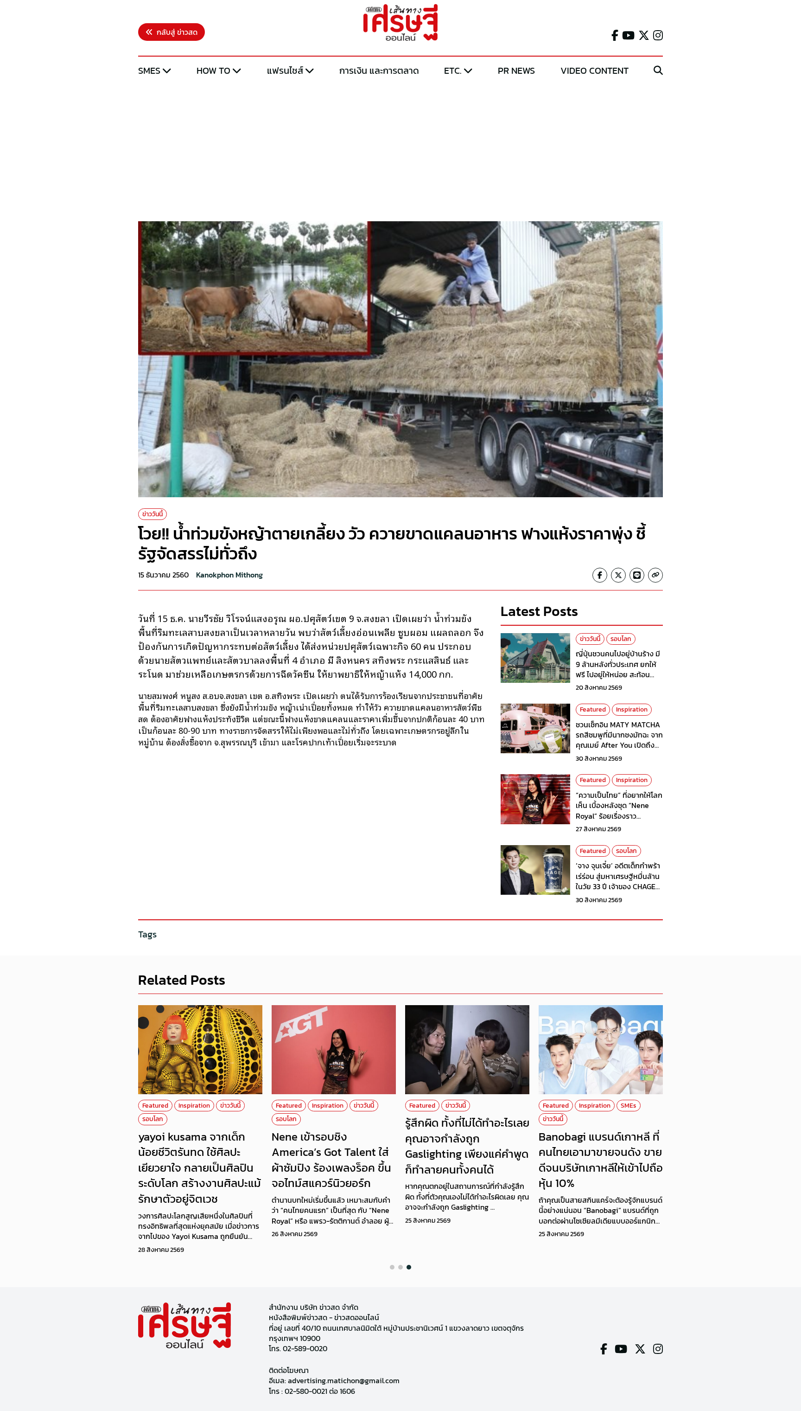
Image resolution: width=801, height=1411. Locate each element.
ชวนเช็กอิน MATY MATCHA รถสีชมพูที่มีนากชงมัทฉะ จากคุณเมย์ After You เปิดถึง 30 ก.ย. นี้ (619, 740)
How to (213, 70)
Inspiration (632, 709)
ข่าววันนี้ (152, 514)
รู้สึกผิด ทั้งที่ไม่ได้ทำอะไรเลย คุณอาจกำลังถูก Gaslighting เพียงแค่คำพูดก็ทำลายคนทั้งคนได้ (467, 1146)
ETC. (453, 70)
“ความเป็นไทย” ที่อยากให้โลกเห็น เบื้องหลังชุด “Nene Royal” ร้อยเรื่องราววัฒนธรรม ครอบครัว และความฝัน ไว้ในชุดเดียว (619, 815)
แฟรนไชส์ (285, 70)
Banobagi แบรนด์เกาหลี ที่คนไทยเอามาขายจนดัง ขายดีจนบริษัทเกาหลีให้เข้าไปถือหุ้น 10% (601, 1160)
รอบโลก (620, 639)
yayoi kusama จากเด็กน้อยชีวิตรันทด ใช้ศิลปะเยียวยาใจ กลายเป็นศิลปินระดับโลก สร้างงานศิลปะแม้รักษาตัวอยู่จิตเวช (199, 1168)
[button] (392, 1267)
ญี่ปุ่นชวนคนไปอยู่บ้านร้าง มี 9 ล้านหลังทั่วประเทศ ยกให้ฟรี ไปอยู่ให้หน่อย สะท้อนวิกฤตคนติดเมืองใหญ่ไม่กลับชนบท (619, 674)
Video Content (594, 70)
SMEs (149, 70)
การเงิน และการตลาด (379, 70)
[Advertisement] (400, 150)
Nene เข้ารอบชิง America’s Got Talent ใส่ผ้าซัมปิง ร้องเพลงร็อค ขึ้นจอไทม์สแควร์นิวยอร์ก (331, 1160)
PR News (516, 70)
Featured (593, 709)
